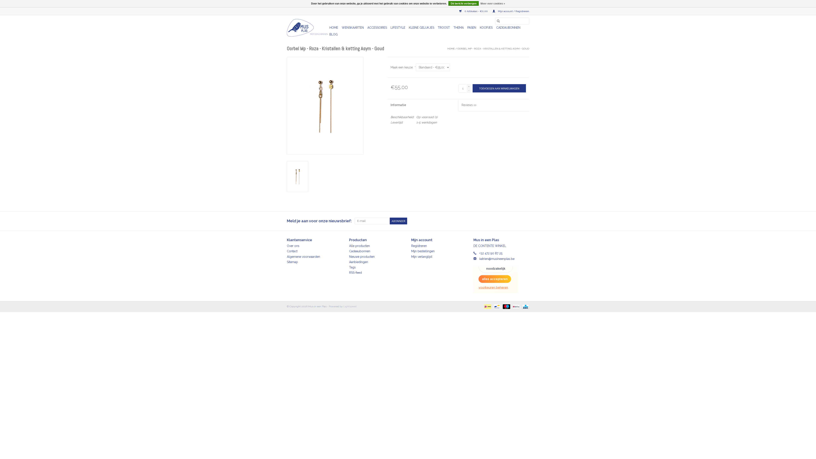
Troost (444, 27)
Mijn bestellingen (423, 251)
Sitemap (292, 262)
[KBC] (524, 306)
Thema (458, 27)
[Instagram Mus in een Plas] (525, 221)
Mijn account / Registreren (513, 11)
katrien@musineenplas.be (496, 259)
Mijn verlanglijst (421, 256)
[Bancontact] (496, 306)
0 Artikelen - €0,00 (476, 11)
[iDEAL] (487, 306)
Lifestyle (398, 27)
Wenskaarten (353, 27)
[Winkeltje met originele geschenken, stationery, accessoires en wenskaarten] (307, 27)
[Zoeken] (498, 21)
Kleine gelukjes (421, 27)
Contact (292, 251)
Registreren (419, 246)
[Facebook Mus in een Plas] (518, 221)
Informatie (398, 105)
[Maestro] (506, 306)
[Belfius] (515, 306)
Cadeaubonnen (508, 27)
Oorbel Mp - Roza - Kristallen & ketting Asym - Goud (493, 48)
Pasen (471, 27)
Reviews (469, 105)
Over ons (293, 246)
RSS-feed (355, 272)
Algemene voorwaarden (303, 256)
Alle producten (359, 246)
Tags (352, 267)
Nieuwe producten (362, 256)
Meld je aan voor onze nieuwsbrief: (319, 221)
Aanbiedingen (358, 262)
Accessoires (377, 27)
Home (333, 27)
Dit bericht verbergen (463, 3)
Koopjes (486, 27)
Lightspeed (350, 306)
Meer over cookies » (492, 3)
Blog (333, 34)
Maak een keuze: (403, 67)
